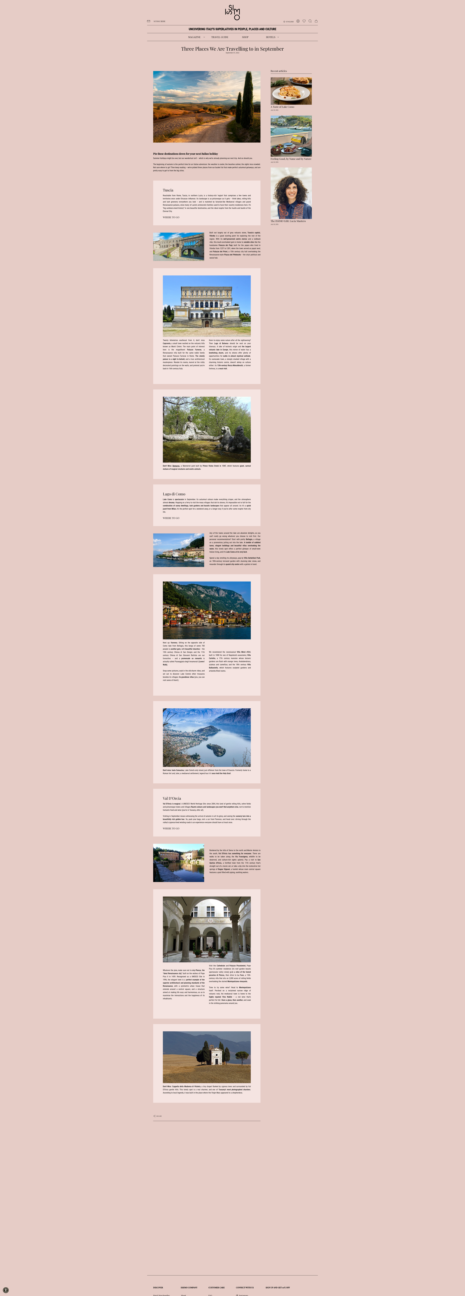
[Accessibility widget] (6, 1290)
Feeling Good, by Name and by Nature (291, 158)
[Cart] (316, 21)
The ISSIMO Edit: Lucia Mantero (288, 221)
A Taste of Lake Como (282, 106)
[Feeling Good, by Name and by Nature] (291, 136)
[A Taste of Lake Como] (291, 91)
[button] (194, 37)
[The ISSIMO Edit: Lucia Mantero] (291, 193)
